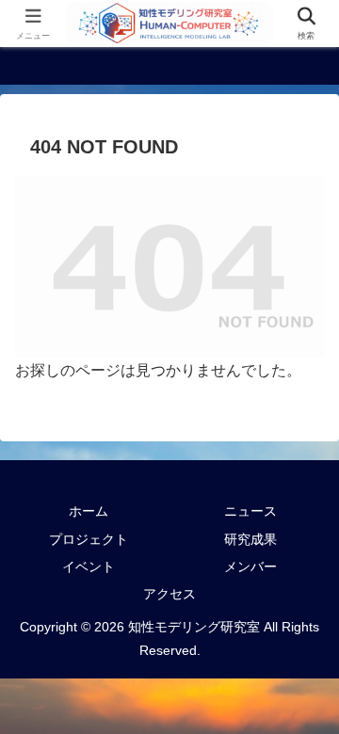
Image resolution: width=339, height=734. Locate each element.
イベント (88, 566)
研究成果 (250, 539)
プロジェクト (88, 539)
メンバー (250, 566)
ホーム (88, 511)
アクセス (169, 593)
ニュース (250, 511)
